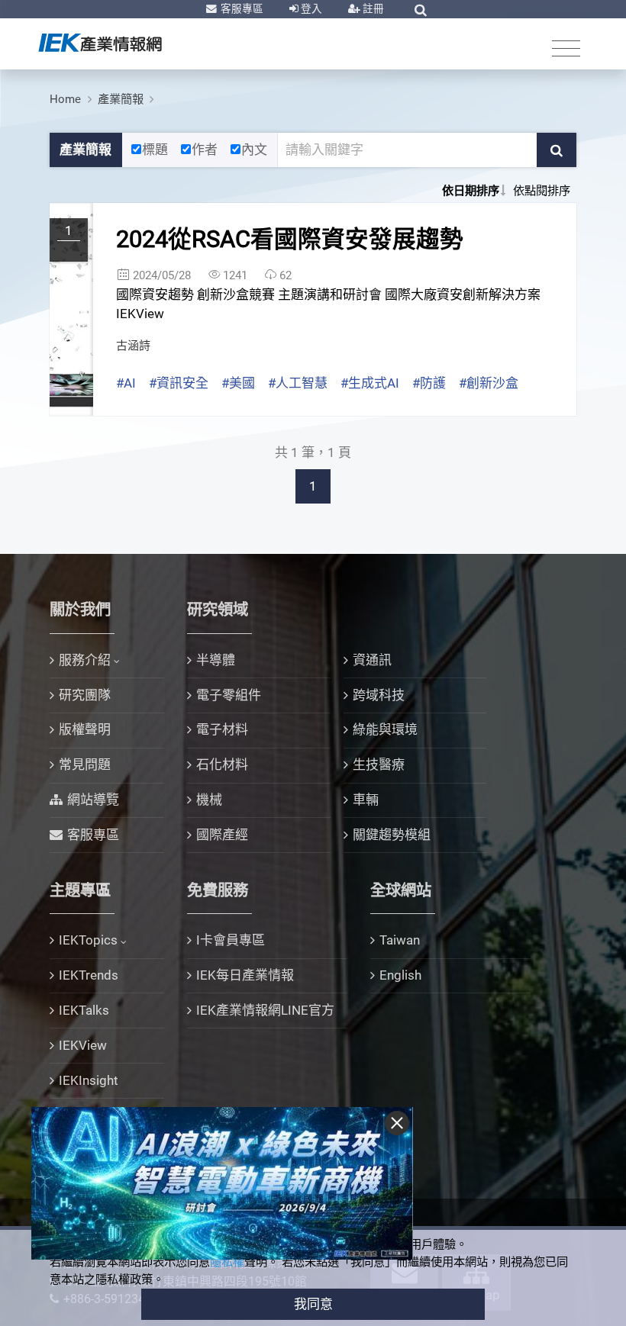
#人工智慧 (298, 383)
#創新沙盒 (488, 383)
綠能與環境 (385, 729)
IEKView (83, 1045)
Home (65, 99)
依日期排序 (470, 191)
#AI (126, 383)
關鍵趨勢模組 (392, 834)
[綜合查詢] (421, 10)
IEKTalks (84, 1010)
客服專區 (240, 8)
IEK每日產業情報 (245, 975)
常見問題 (85, 764)
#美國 (238, 383)
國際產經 (222, 834)
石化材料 (222, 764)
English (400, 975)
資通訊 (372, 660)
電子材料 (222, 729)
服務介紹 (85, 660)
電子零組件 (228, 695)
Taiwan (399, 940)
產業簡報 (121, 99)
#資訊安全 (178, 383)
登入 (310, 8)
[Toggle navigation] (566, 48)
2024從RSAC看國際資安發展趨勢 (289, 239)
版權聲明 (85, 729)
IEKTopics (88, 940)
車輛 (366, 799)
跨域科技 (379, 695)
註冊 (372, 8)
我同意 (313, 1304)
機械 (209, 799)
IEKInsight (88, 1080)
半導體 (215, 660)
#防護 (429, 383)
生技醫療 (379, 764)
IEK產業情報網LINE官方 (265, 1010)
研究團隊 (85, 695)
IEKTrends (88, 975)
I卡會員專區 (230, 940)
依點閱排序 (541, 191)
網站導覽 (93, 799)
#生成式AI (369, 383)
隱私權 (227, 1262)
